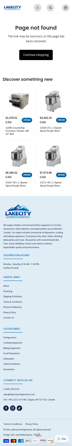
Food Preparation (11, 353)
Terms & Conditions (12, 302)
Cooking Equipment (12, 342)
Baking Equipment (12, 348)
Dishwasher (8, 358)
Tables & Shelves (11, 364)
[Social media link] (6, 408)
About (6, 286)
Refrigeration (9, 337)
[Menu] (38, 8)
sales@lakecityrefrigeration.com (19, 394)
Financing (7, 291)
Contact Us (8, 317)
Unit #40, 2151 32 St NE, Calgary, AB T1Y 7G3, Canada (29, 399)
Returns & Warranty (12, 307)
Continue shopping (36, 55)
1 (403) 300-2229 (11, 389)
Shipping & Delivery (12, 296)
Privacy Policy (9, 312)
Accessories (8, 369)
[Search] (50, 7)
